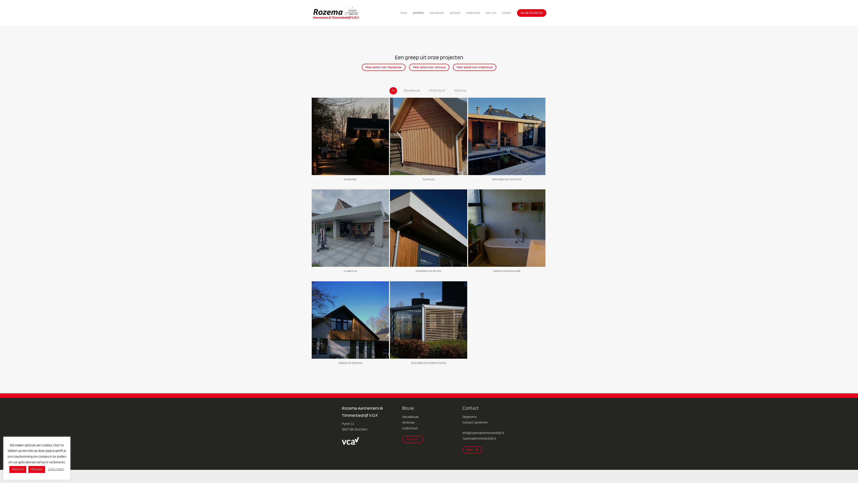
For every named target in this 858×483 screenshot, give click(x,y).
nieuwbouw (437, 13)
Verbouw (460, 90)
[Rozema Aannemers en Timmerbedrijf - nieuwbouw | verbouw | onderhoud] (336, 13)
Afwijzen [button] (36, 469)
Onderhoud (437, 90)
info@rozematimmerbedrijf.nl (483, 433)
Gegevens (470, 417)
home (403, 13)
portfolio (418, 13)
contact (506, 13)
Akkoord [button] (17, 469)
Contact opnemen (475, 422)
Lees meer (56, 469)
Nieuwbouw (412, 90)
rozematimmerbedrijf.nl (479, 438)
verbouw (455, 13)
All (393, 90)
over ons (491, 13)
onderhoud (473, 13)
